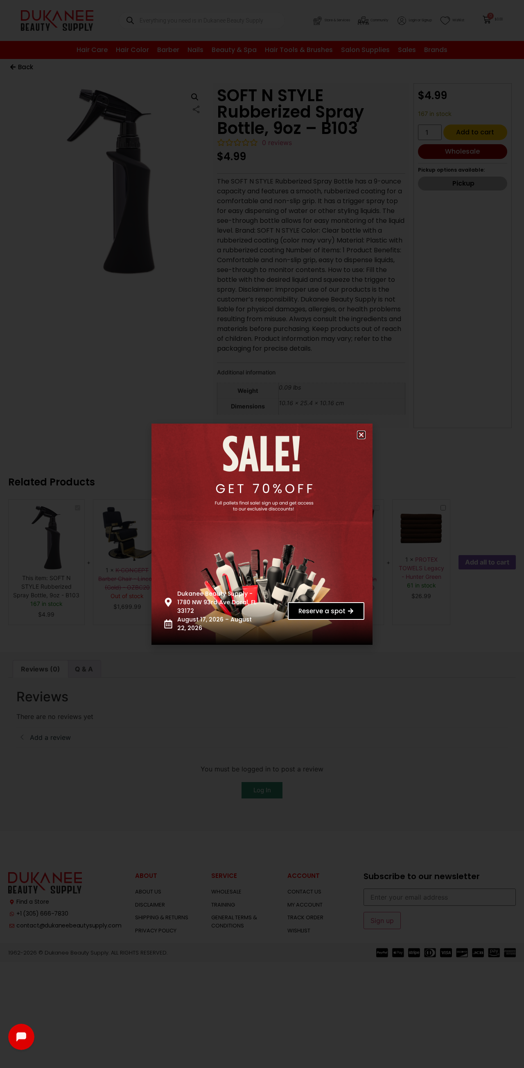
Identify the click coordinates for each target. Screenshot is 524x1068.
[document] (262, 534)
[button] (361, 435)
